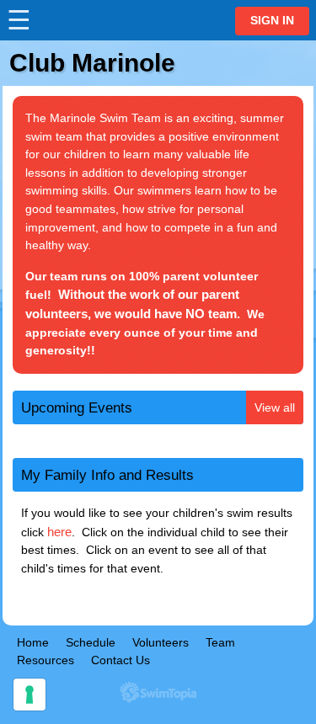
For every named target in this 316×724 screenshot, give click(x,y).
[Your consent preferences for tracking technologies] (29, 695)
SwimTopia (158, 692)
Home (33, 642)
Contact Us (120, 660)
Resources (45, 660)
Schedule (90, 642)
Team (220, 642)
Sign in (272, 20)
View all (274, 407)
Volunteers (160, 642)
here (59, 531)
